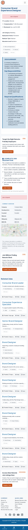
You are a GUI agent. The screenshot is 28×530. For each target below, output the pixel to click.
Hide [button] (18, 297)
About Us (3, 500)
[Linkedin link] (22, 514)
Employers (18, 507)
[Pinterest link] (14, 514)
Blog (16, 506)
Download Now (7, 151)
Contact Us (4, 502)
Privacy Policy (4, 506)
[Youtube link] (18, 514)
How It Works (18, 504)
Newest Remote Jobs (21, 500)
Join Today (7, 188)
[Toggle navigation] (25, 2)
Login (16, 509)
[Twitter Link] (6, 514)
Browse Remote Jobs (7, 509)
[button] (23, 297)
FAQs (2, 504)
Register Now (7, 485)
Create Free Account (9, 269)
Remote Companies (20, 502)
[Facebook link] (10, 514)
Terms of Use (4, 507)
